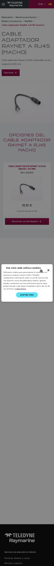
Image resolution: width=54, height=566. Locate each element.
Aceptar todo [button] (27, 295)
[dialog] (27, 283)
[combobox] (41, 271)
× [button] (48, 270)
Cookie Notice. (20, 289)
